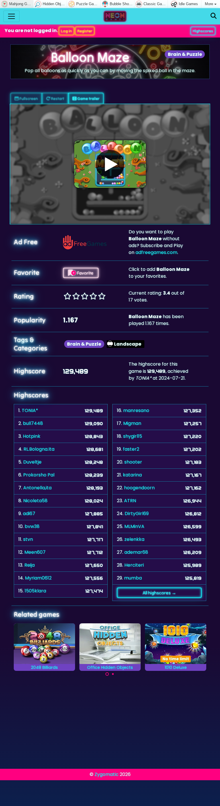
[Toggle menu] (11, 16)
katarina (132, 475)
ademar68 (136, 552)
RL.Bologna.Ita (38, 449)
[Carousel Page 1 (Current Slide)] (107, 674)
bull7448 (33, 423)
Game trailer (87, 98)
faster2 (131, 449)
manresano (136, 410)
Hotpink (31, 436)
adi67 (29, 513)
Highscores (203, 30)
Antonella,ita (37, 487)
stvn (28, 539)
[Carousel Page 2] (113, 674)
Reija (29, 565)
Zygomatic (107, 774)
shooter (133, 462)
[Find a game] (214, 16)
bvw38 (32, 526)
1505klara (35, 591)
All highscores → (159, 593)
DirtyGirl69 (137, 513)
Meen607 (35, 552)
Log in (66, 30)
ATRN (130, 500)
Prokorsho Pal (38, 475)
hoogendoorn (139, 487)
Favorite (84, 273)
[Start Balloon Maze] (110, 164)
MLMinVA (134, 526)
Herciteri (134, 565)
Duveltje (32, 462)
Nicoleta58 (35, 500)
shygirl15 (132, 436)
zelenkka (134, 539)
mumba (133, 578)
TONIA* (30, 410)
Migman (132, 423)
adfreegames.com (156, 252)
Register (84, 30)
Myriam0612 (38, 578)
